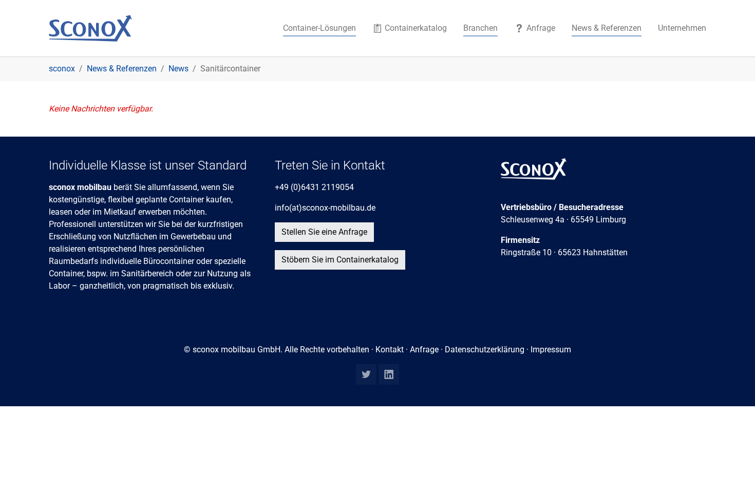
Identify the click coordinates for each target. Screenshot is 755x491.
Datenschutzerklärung (484, 349)
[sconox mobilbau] (90, 28)
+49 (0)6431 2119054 (314, 187)
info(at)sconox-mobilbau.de (325, 208)
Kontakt (389, 349)
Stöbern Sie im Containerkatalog (340, 260)
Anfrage (424, 349)
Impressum (551, 349)
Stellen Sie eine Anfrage (324, 232)
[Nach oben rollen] (732, 468)
